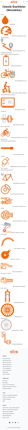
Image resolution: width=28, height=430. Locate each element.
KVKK (4, 401)
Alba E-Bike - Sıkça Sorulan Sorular (11, 407)
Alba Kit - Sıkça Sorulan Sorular (10, 409)
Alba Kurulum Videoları (8, 413)
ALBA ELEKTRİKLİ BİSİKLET (15, 427)
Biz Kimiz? (5, 380)
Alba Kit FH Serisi (7, 362)
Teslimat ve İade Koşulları (9, 397)
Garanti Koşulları (7, 399)
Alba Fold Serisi (6, 358)
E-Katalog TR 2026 (7, 388)
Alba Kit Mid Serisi (7, 366)
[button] (1, 1)
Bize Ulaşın (5, 382)
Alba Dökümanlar (7, 415)
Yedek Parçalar (6, 374)
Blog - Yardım (6, 417)
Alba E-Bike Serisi (7, 360)
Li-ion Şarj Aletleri (7, 370)
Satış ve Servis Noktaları (8, 384)
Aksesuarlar (5, 372)
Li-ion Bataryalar (7, 368)
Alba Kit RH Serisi (7, 364)
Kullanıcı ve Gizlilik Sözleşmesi (10, 395)
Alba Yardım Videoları (8, 411)
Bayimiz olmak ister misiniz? (10, 386)
